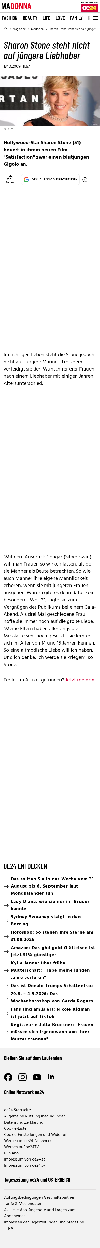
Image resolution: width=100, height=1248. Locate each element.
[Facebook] (8, 1077)
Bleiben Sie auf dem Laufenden (33, 1058)
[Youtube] (37, 1077)
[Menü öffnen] (95, 18)
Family (76, 18)
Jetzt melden (79, 680)
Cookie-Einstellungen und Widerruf (35, 1135)
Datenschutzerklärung (23, 1122)
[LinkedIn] (51, 1077)
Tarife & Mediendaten (23, 1204)
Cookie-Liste (15, 1128)
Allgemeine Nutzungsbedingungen (35, 1116)
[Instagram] (22, 1077)
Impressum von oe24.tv (24, 1165)
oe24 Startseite (17, 1110)
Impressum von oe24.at (24, 1159)
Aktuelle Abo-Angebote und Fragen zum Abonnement (39, 1213)
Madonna (37, 29)
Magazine (19, 29)
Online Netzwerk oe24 (24, 1092)
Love (60, 18)
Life (47, 18)
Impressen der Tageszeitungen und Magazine (44, 1222)
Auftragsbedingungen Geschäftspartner (39, 1197)
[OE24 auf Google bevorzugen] (85, 180)
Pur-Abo (11, 1153)
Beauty (30, 18)
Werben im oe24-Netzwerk (28, 1141)
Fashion (10, 18)
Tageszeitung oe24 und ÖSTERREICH (37, 1179)
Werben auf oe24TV (21, 1147)
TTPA (8, 1228)
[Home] (6, 29)
